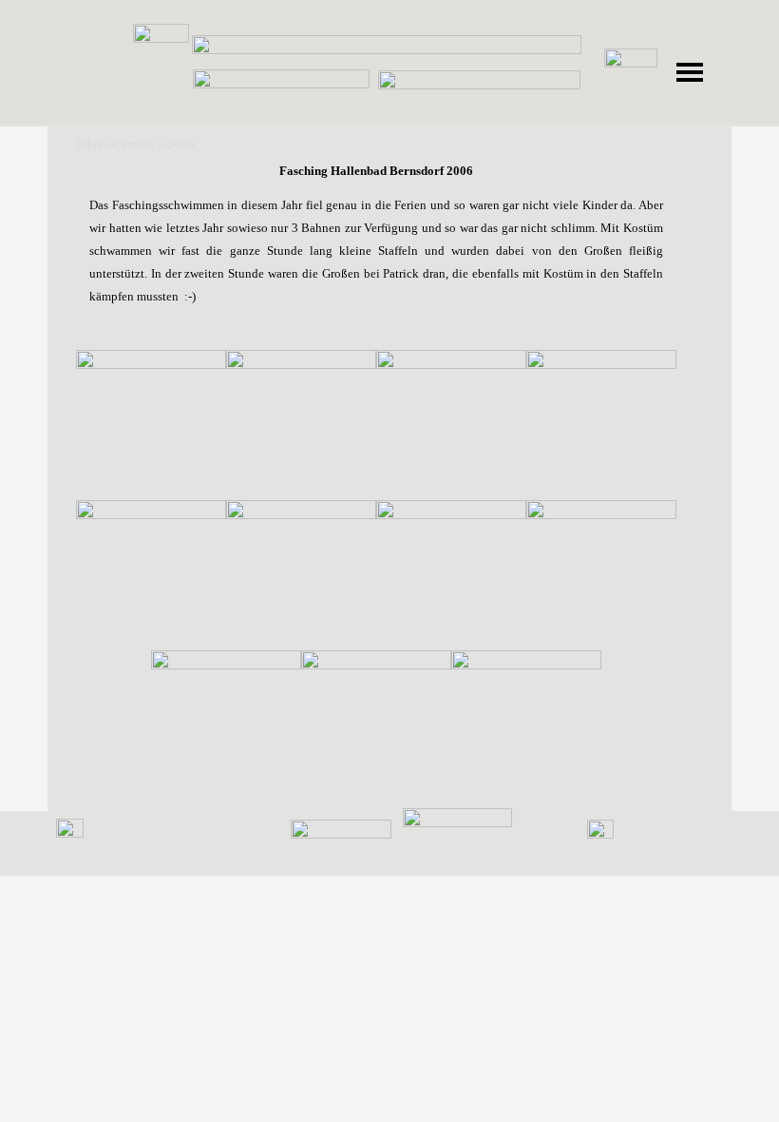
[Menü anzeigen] (690, 72)
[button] (151, 425)
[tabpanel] (376, 261)
